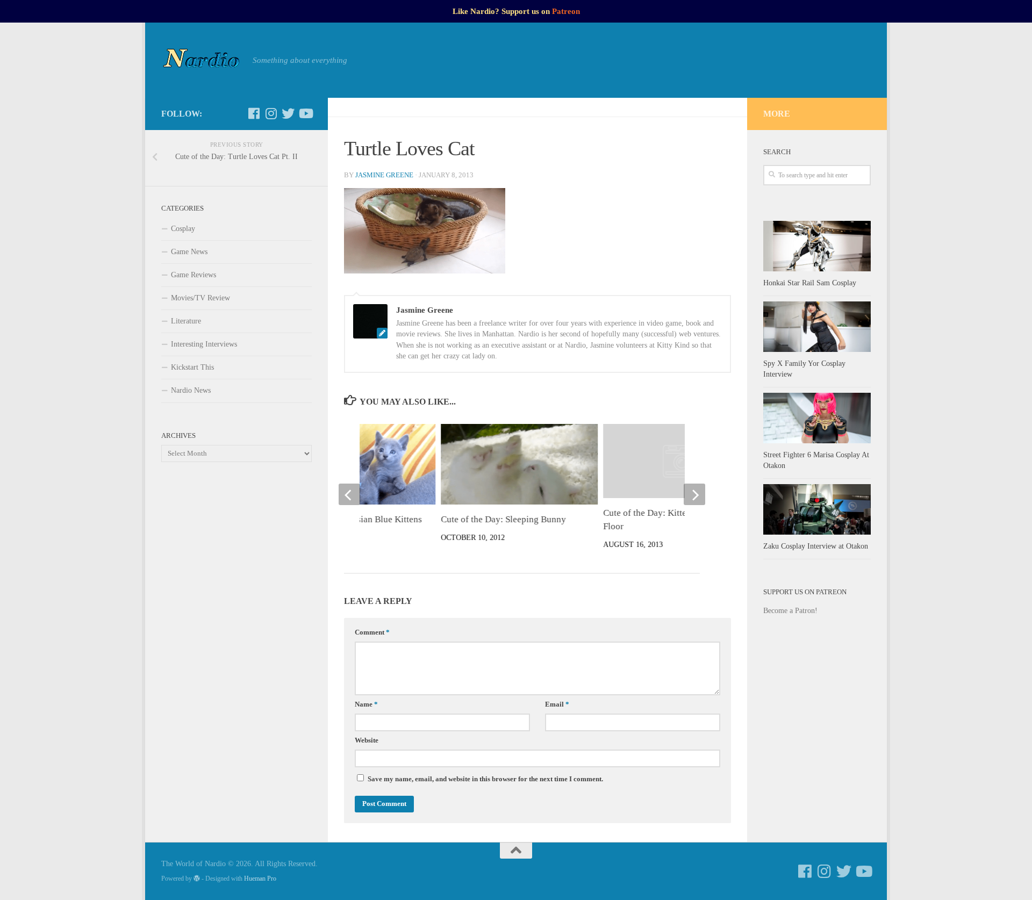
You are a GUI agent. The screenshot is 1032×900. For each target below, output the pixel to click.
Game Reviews (193, 275)
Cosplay (183, 229)
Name (366, 704)
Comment (372, 632)
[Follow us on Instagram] (270, 113)
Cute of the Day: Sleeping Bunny (503, 519)
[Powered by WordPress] (197, 878)
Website (366, 740)
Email (557, 704)
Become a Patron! (790, 611)
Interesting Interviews (204, 344)
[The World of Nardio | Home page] (201, 60)
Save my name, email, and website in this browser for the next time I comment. (485, 779)
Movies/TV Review (200, 298)
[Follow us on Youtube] (305, 113)
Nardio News (191, 390)
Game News (189, 252)
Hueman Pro (260, 878)
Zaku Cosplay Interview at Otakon (815, 546)
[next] (694, 494)
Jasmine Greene (384, 175)
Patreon (566, 11)
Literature (186, 321)
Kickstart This (192, 367)
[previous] (349, 494)
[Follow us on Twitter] (288, 113)
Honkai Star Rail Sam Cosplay (809, 283)
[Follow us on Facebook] (253, 113)
